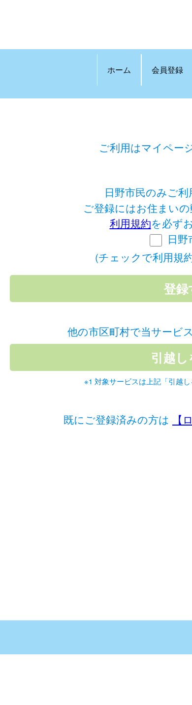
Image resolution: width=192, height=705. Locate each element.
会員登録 (167, 69)
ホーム (119, 69)
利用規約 (130, 222)
